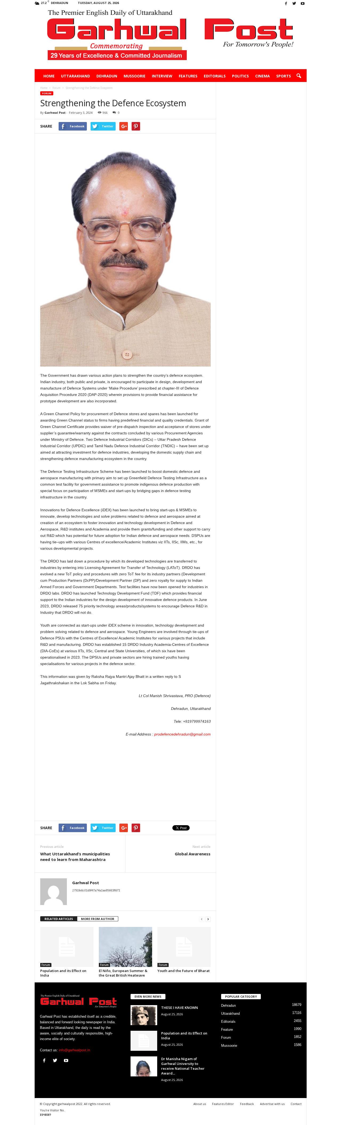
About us (199, 1104)
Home (49, 75)
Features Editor (223, 1104)
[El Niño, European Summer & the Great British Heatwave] (125, 947)
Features (188, 75)
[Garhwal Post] (171, 38)
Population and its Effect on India (63, 973)
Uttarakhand (75, 75)
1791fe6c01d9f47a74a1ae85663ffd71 (96, 890)
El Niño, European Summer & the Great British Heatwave (123, 973)
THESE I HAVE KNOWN (179, 1007)
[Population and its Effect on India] (67, 947)
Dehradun (106, 75)
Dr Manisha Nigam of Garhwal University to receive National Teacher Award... (183, 1066)
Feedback (247, 1104)
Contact (296, 1104)
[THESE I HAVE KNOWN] (144, 1015)
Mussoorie (134, 75)
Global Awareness (192, 853)
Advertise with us (272, 1104)
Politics (240, 75)
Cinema (262, 75)
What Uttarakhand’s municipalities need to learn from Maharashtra (75, 856)
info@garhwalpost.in (74, 1050)
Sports (283, 75)
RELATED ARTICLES (58, 919)
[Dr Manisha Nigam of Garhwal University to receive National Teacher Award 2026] (144, 1066)
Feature (227, 1030)
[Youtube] (302, 4)
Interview (162, 75)
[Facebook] (286, 4)
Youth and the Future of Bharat (183, 970)
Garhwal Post (55, 113)
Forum (46, 93)
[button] (299, 76)
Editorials (215, 75)
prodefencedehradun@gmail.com (182, 734)
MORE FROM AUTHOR (97, 919)
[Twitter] (294, 4)
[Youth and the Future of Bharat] (184, 947)
